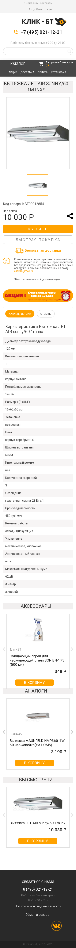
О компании (30, 3)
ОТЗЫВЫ (45, 313)
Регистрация (44, 9)
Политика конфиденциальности (38, 906)
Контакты (46, 3)
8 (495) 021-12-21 (38, 889)
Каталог (17, 64)
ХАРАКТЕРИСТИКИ (20, 313)
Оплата (43, 72)
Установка (58, 72)
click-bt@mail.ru (23, 271)
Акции (13, 72)
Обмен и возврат (38, 915)
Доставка (27, 72)
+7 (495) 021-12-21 (41, 32)
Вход (32, 9)
